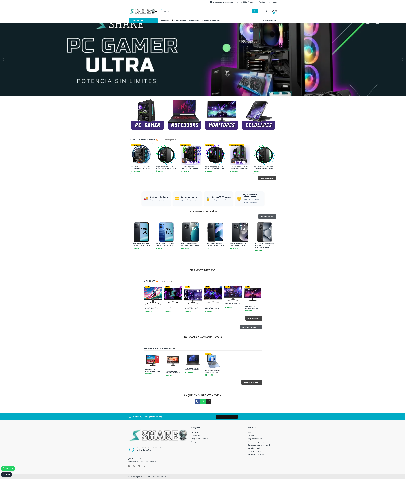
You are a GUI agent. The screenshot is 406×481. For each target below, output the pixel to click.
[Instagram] (208, 401)
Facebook (262, 2)
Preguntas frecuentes (269, 20)
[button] (3, 59)
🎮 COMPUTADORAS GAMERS (212, 20)
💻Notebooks (194, 20)
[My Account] (267, 11)
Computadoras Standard (199, 439)
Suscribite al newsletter (226, 417)
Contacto (165, 20)
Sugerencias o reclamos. (256, 454)
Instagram (274, 2)
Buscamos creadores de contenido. (260, 445)
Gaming (193, 442)
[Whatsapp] (203, 401)
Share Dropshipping (254, 448)
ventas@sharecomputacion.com (223, 2)
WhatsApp (9, 468)
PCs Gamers (195, 435)
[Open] (156, 11)
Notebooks (195, 432)
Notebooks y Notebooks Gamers (203, 337)
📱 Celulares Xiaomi (179, 20)
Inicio (249, 432)
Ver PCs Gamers (267, 178)
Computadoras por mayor (256, 442)
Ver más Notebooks (252, 382)
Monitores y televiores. (203, 269)
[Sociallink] (129, 466)
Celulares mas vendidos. (203, 211)
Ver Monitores (254, 318)
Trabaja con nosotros (255, 451)
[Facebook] (197, 401)
